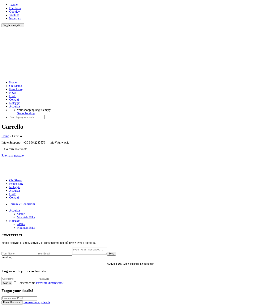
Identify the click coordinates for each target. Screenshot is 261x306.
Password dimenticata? (49, 282)
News (12, 92)
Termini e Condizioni (22, 204)
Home (13, 82)
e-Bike (21, 214)
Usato (12, 96)
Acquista (14, 106)
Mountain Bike (26, 217)
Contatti (14, 99)
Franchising (16, 89)
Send (111, 253)
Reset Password (12, 302)
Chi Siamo (15, 85)
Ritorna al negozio (13, 155)
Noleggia (14, 103)
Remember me (26, 282)
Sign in (7, 283)
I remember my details (37, 302)
